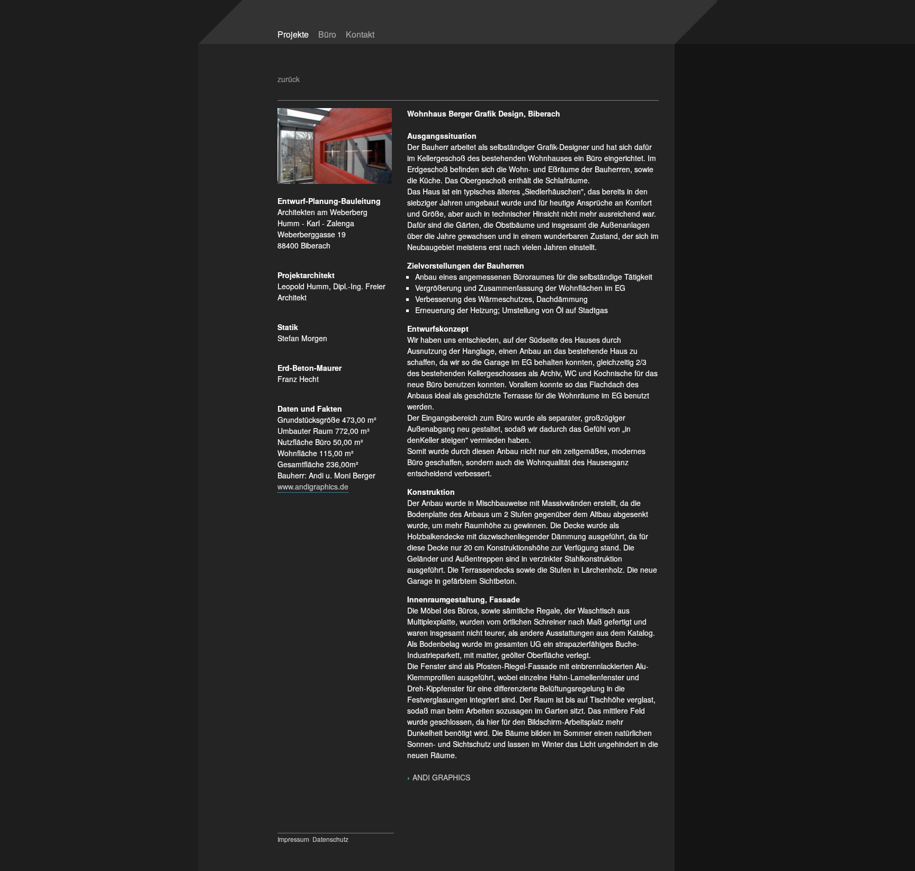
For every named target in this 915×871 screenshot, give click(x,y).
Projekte (293, 34)
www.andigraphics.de (312, 486)
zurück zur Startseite (581, 28)
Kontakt (360, 34)
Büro (327, 34)
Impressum (293, 838)
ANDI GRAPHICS (442, 777)
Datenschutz (330, 838)
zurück (288, 79)
